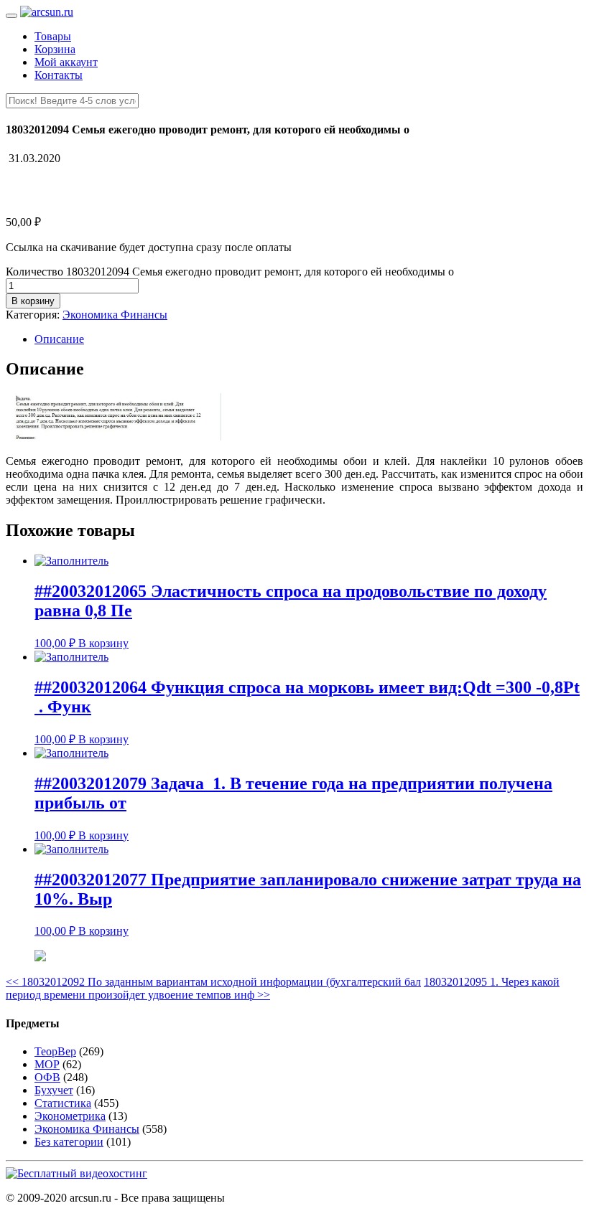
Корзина (54, 49)
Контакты (58, 75)
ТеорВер (55, 1051)
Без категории (68, 1142)
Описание (59, 339)
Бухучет (53, 1090)
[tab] (308, 339)
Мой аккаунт (66, 62)
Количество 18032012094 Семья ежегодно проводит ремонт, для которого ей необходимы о (230, 271)
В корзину (33, 301)
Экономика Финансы (114, 314)
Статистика (62, 1103)
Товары (52, 36)
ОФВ (47, 1077)
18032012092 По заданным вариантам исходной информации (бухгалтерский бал (213, 982)
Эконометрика (70, 1116)
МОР (47, 1064)
